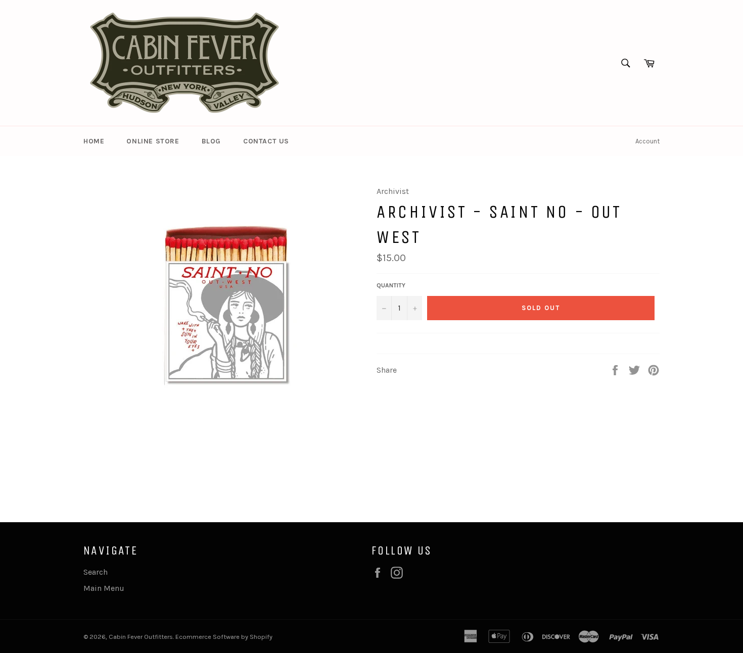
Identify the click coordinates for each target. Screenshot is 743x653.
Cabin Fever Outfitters (141, 636)
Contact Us (266, 141)
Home (93, 141)
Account (647, 141)
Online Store (152, 141)
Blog (211, 141)
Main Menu (103, 588)
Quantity (391, 285)
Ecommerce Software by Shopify (223, 636)
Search (95, 572)
